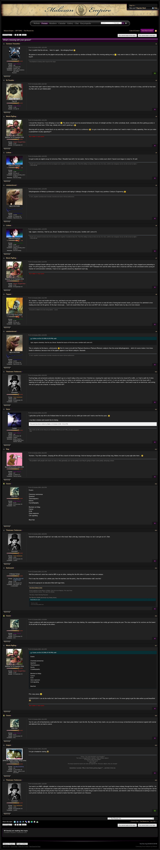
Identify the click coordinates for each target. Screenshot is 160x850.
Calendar (62, 23)
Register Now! (141, 8)
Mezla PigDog (11, 116)
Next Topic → (153, 821)
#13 (156, 484)
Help (155, 8)
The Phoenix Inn (29, 30)
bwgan (8, 745)
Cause (8, 484)
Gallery (70, 23)
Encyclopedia (85, 23)
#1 (156, 44)
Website (37, 23)
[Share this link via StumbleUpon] (32, 821)
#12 (156, 449)
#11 (156, 409)
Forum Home (14, 846)
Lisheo (8, 152)
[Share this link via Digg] (20, 821)
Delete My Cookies (23, 846)
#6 (156, 225)
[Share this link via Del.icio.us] (26, 821)
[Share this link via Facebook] (17, 821)
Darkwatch (10, 568)
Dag (7, 449)
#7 (156, 258)
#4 (156, 152)
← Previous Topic (134, 821)
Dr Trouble (10, 80)
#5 (156, 185)
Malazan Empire (8, 30)
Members (53, 23)
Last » (24, 35)
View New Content (147, 30)
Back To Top (6, 846)
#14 (156, 530)
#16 (156, 616)
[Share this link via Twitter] (15, 821)
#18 (156, 715)
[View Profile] (20, 44)
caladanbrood (11, 185)
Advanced (126, 23)
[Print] (34, 821)
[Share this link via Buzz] (23, 821)
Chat (77, 23)
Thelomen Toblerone (13, 371)
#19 (156, 745)
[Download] (37, 821)
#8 (156, 294)
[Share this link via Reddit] (29, 821)
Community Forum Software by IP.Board (146, 846)
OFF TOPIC (18, 30)
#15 (156, 568)
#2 (156, 80)
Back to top (7, 76)
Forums (45, 23)
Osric (8, 409)
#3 (156, 116)
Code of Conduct (134, 30)
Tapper (8, 294)
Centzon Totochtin (13, 44)
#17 (156, 645)
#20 (156, 780)
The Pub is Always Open (35, 587)
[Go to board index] (80, 10)
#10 (156, 371)
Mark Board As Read (34, 846)
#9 (156, 331)
